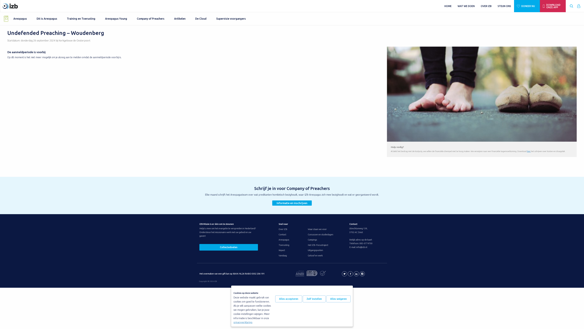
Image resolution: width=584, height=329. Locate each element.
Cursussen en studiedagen (320, 234)
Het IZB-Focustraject (318, 245)
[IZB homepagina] (222, 6)
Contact (282, 234)
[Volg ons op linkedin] (356, 273)
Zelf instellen (314, 298)
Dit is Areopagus (47, 18)
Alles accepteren (288, 298)
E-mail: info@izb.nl (358, 247)
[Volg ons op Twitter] (344, 273)
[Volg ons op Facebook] (350, 273)
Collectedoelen (228, 247)
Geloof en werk (315, 255)
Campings (312, 240)
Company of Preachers (150, 18)
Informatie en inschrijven (292, 203)
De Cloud (201, 18)
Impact (282, 250)
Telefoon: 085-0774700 (360, 243)
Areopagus (20, 18)
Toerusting (284, 245)
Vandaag (283, 255)
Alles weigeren (338, 298)
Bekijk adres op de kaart (360, 240)
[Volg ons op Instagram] (362, 273)
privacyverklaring (242, 322)
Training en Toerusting (81, 18)
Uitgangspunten (315, 250)
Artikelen (180, 18)
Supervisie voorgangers (231, 18)
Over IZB (283, 229)
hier (529, 151)
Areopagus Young (116, 18)
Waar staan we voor (317, 229)
